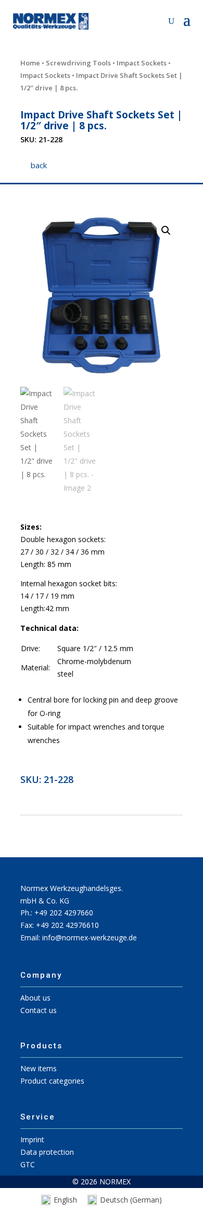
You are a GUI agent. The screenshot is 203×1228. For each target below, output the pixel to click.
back (39, 165)
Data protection (47, 1152)
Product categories (52, 1081)
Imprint (32, 1139)
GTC (27, 1164)
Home (30, 63)
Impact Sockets (142, 63)
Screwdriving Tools (78, 63)
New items (38, 1068)
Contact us (38, 1010)
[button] (166, 230)
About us (35, 998)
